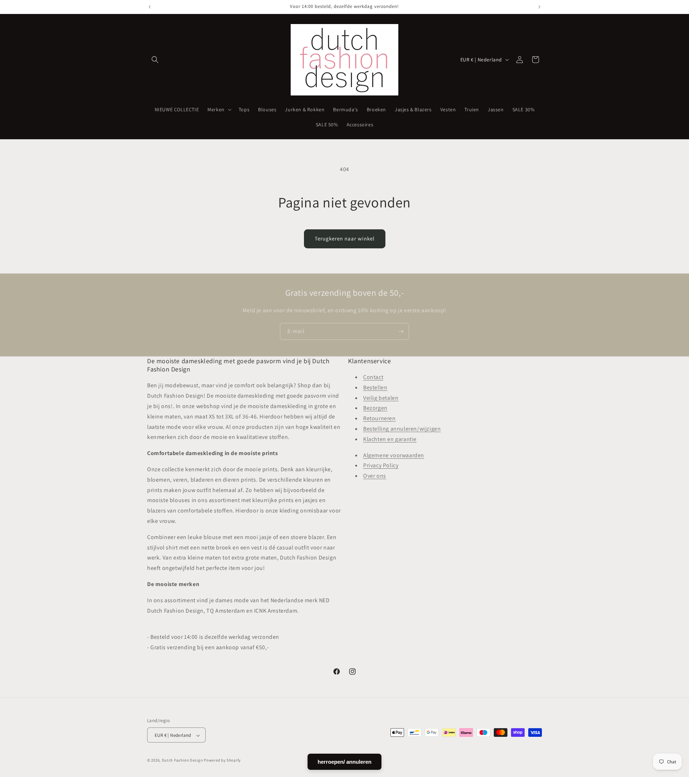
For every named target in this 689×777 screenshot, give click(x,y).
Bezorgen (375, 408)
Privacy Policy (380, 465)
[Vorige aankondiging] (150, 7)
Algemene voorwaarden (393, 455)
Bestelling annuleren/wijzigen (402, 428)
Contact (373, 377)
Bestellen (375, 387)
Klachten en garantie (390, 439)
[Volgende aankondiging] (539, 7)
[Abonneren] (401, 331)
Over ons (374, 476)
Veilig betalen (380, 398)
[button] (155, 59)
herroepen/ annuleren (344, 762)
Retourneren (379, 418)
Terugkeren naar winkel (345, 238)
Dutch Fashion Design (182, 760)
